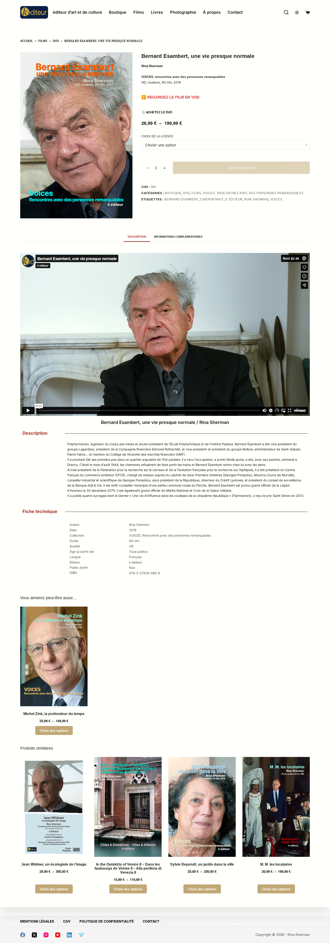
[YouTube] (57, 934)
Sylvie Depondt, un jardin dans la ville (202, 864)
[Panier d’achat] (307, 12)
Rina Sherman (256, 199)
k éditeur (233, 199)
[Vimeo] (81, 934)
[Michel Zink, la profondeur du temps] (54, 656)
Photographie (183, 12)
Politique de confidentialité (106, 921)
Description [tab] (137, 236)
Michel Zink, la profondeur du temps (53, 714)
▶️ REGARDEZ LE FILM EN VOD (170, 97)
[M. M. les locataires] (276, 807)
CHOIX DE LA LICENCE (157, 136)
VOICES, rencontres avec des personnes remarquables (253, 193)
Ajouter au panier (241, 168)
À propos (212, 12)
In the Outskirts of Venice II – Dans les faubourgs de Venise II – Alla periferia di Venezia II (128, 868)
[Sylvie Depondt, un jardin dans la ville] (202, 807)
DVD (186, 193)
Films (138, 12)
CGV (66, 921)
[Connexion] (297, 12)
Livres (157, 12)
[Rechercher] (286, 12)
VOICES (276, 199)
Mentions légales (37, 921)
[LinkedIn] (69, 934)
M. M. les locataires (276, 864)
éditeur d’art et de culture (77, 12)
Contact (235, 12)
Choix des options (54, 730)
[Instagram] (46, 934)
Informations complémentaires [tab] (178, 236)
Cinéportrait (212, 199)
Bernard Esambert (181, 199)
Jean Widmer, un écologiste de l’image (53, 864)
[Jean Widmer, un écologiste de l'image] (54, 807)
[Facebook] (22, 934)
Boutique (117, 12)
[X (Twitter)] (34, 934)
